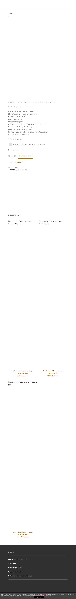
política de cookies (46, 595)
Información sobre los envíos (17, 559)
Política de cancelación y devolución (20, 576)
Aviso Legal (12, 563)
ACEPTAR (39, 597)
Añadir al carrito (25, 156)
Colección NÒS (22, 170)
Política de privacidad (15, 567)
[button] (16, 162)
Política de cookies (14, 572)
